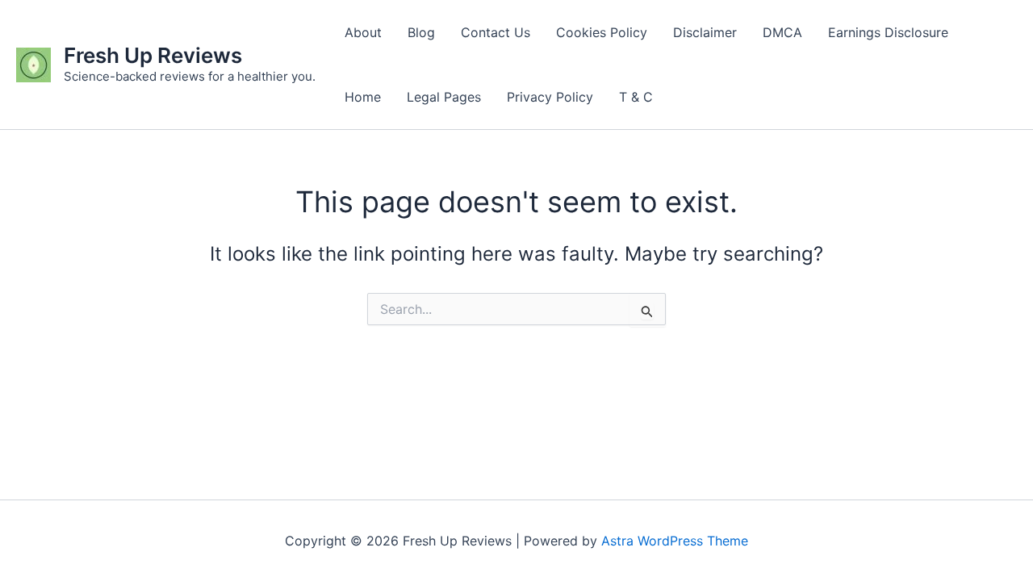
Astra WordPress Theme (674, 541)
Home (363, 97)
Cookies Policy (601, 32)
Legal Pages (444, 97)
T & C (636, 97)
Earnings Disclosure (888, 32)
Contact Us (495, 32)
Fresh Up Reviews (153, 55)
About (363, 32)
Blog (421, 32)
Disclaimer (705, 32)
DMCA (782, 32)
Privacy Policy (550, 97)
